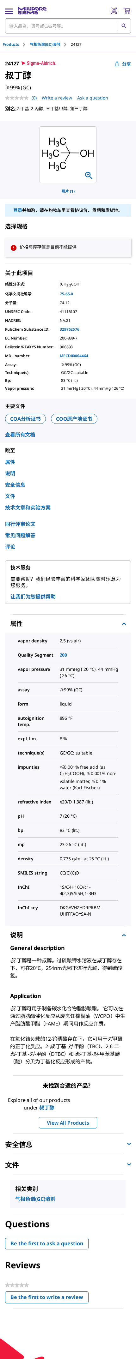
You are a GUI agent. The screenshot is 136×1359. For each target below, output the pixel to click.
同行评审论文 (20, 523)
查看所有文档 (20, 434)
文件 (10, 496)
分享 (126, 64)
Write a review (57, 98)
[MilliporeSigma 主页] (32, 11)
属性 (10, 462)
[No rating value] (18, 98)
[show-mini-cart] (127, 11)
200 (63, 655)
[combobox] (68, 26)
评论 (10, 546)
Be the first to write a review (49, 1298)
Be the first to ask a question (46, 1243)
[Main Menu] (9, 10)
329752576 (69, 329)
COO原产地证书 (74, 418)
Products (11, 44)
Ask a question (92, 98)
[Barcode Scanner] (114, 11)
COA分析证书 (25, 418)
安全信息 (15, 484)
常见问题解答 (20, 535)
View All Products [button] (68, 1122)
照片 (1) (68, 191)
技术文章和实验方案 (28, 507)
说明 (10, 473)
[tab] (16, 44)
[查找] (124, 26)
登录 (17, 210)
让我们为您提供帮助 (33, 596)
